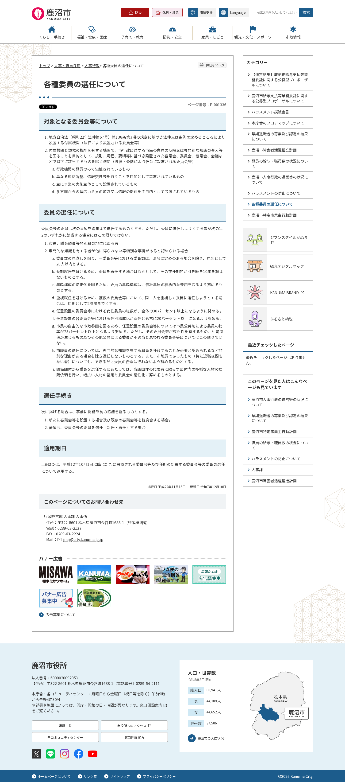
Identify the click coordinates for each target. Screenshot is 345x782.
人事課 (257, 469)
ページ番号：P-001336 (207, 104)
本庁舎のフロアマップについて (278, 123)
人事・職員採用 (67, 65)
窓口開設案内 (151, 705)
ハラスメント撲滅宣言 (270, 112)
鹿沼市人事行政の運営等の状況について (280, 179)
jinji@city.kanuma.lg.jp (83, 539)
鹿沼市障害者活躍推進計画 (274, 150)
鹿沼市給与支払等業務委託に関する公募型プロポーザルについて (280, 98)
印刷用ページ (214, 65)
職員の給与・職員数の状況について (280, 163)
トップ (44, 65)
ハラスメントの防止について (276, 193)
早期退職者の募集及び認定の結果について (280, 136)
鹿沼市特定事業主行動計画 (274, 215)
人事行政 (92, 65)
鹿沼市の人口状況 (211, 738)
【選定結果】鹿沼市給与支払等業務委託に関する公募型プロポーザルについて (280, 80)
